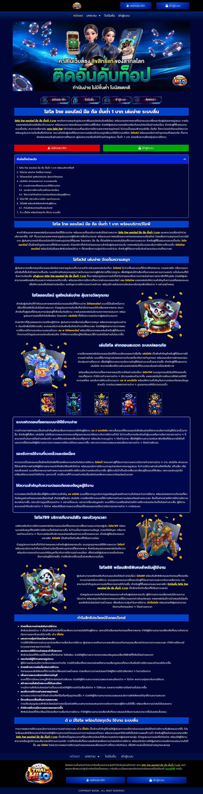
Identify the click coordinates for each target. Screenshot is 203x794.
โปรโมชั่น (109, 15)
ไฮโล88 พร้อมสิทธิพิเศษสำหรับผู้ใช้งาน (38, 203)
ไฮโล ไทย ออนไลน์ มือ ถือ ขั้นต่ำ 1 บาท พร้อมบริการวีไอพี (46, 168)
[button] (184, 159)
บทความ (91, 15)
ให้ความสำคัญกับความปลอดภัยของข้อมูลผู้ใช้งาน (47, 194)
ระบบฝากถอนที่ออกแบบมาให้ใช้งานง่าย (41, 185)
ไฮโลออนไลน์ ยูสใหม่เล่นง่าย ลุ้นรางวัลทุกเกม (41, 176)
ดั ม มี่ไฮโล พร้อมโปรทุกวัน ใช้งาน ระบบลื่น (40, 212)
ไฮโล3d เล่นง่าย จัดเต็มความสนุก (35, 172)
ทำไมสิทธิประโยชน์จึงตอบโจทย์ (37, 208)
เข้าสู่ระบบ (124, 15)
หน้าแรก (78, 15)
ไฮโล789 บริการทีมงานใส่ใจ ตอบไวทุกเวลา (40, 199)
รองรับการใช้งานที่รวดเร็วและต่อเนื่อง (41, 190)
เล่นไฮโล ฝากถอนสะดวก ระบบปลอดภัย (38, 181)
